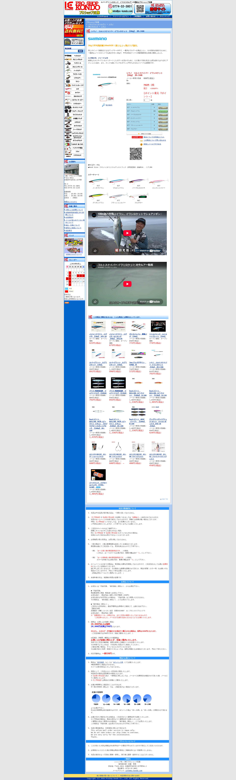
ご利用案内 (137, 16)
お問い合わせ (150, 16)
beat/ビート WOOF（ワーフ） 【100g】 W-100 (137, 421)
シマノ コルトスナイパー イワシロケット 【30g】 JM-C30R (158, 365)
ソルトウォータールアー (97, 24)
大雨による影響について (74, 210)
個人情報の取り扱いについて (107, 776)
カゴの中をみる (102, 16)
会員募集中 (69, 217)
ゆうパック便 (118, 662)
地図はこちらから (70, 202)
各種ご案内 (73, 206)
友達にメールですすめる (152, 144)
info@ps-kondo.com (133, 771)
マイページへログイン (121, 16)
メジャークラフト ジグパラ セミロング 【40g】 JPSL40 (118, 336)
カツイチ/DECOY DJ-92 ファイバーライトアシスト (158, 456)
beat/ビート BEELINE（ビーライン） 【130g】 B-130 (158, 393)
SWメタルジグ (93, 26)
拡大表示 (109, 105)
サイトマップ (165, 16)
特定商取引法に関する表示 (130, 776)
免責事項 (68, 230)
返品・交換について (72, 225)
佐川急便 (100, 662)
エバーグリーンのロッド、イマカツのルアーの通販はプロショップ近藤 (126, 2)
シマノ (111, 24)
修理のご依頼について (73, 228)
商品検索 (68, 48)
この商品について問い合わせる (155, 140)
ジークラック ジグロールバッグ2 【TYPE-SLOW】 (98, 485)
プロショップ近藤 (92, 22)
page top (165, 499)
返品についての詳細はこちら (154, 137)
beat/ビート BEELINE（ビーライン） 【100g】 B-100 (138, 393)
